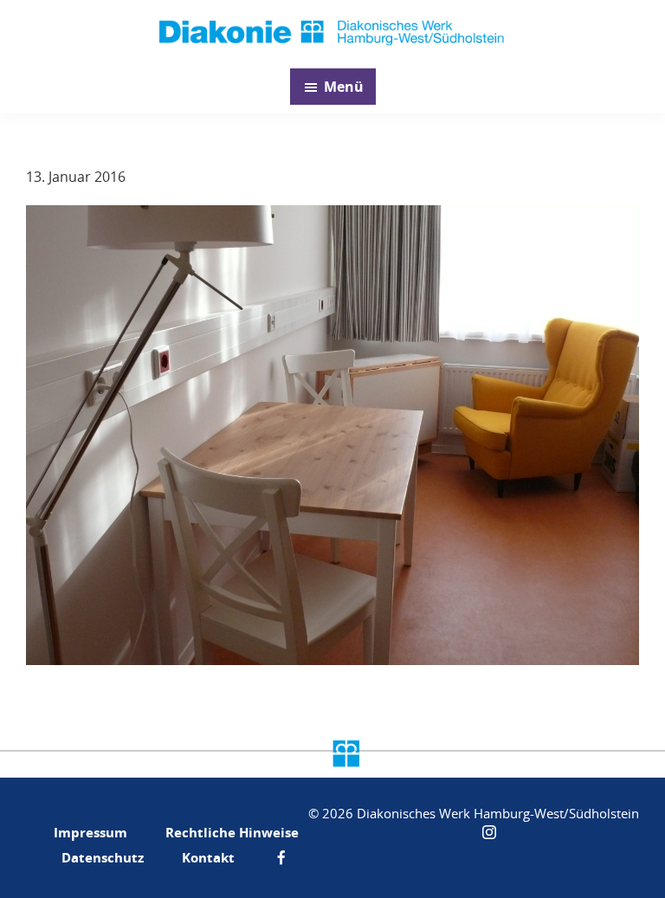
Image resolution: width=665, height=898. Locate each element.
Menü (344, 86)
